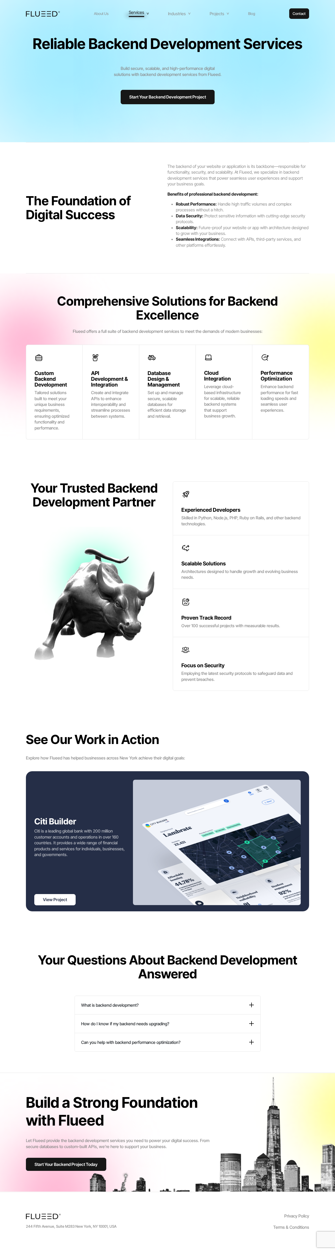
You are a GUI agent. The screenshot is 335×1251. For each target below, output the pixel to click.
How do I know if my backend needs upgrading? (125, 1023)
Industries (177, 14)
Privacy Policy (296, 1216)
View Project (55, 899)
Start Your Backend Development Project (167, 97)
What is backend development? (110, 1005)
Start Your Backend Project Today (66, 1164)
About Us (101, 14)
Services (136, 12)
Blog (251, 14)
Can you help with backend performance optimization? (131, 1042)
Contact (299, 13)
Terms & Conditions (291, 1227)
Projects (217, 14)
